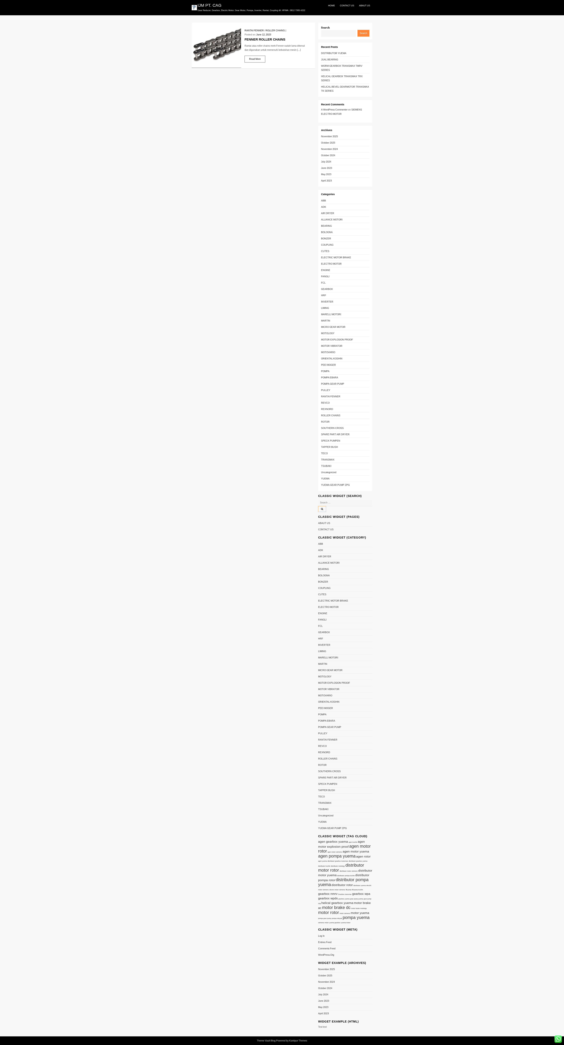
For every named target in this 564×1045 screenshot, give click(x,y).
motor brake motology (359, 908)
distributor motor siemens (349, 871)
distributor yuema (359, 885)
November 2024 (329, 149)
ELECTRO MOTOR (331, 264)
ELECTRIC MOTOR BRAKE (336, 257)
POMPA (325, 371)
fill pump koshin (357, 890)
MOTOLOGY (327, 333)
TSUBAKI (326, 466)
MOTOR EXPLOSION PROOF (337, 339)
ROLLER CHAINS (275, 30)
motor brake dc (336, 907)
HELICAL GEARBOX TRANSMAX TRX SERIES (342, 78)
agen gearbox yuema (333, 841)
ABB (323, 200)
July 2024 (326, 161)
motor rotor (328, 912)
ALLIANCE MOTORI (332, 219)
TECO (324, 453)
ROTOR (325, 422)
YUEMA (325, 478)
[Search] (322, 509)
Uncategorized (328, 472)
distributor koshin (324, 866)
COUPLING (327, 245)
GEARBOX (327, 289)
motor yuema (360, 913)
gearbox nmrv (328, 893)
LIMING (325, 308)
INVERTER (327, 301)
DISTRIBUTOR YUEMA (333, 53)
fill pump (348, 890)
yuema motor (345, 922)
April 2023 (326, 180)
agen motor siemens (335, 852)
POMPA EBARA (329, 377)
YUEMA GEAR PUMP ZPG (335, 485)
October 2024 (328, 155)
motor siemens (345, 913)
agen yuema (322, 861)
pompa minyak (337, 918)
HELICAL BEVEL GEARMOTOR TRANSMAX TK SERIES (345, 89)
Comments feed (326, 948)
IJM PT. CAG (209, 5)
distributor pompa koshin (346, 875)
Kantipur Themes (298, 1040)
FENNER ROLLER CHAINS (265, 39)
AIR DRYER (327, 213)
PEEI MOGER (328, 365)
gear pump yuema (356, 899)
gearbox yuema (344, 899)
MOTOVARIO (328, 352)
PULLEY (325, 390)
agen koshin (353, 842)
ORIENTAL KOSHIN (331, 358)
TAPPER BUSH (329, 447)
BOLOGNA (327, 232)
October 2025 (328, 142)
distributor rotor (342, 885)
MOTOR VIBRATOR (331, 346)
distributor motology (338, 866)
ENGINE (325, 270)
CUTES (325, 251)
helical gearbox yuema (337, 903)
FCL (323, 283)
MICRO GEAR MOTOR (333, 327)
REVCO (325, 403)
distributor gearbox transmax (338, 861)
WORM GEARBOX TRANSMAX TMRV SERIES (341, 68)
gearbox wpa (361, 893)
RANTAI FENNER (254, 30)
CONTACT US (347, 5)
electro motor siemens (337, 890)
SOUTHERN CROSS (332, 428)
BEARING (326, 226)
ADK (323, 207)
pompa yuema (356, 917)
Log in (321, 936)
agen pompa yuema (337, 856)
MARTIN (325, 320)
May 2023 (326, 174)
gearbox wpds (328, 898)
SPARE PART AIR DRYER (335, 434)
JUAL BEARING (329, 59)
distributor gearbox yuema (358, 861)
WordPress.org (326, 955)
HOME (331, 5)
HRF (323, 295)
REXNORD (327, 409)
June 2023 (326, 168)
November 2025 (329, 136)
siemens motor (323, 922)
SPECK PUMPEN (330, 440)
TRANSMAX (327, 459)
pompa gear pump (324, 918)
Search (325, 27)
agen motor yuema (356, 851)
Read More (255, 59)
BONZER (326, 238)
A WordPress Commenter (334, 109)
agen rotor (363, 856)
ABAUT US (364, 5)
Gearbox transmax (345, 894)
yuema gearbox (334, 922)
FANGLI (325, 276)
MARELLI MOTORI (331, 314)
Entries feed (324, 942)
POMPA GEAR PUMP (332, 384)
